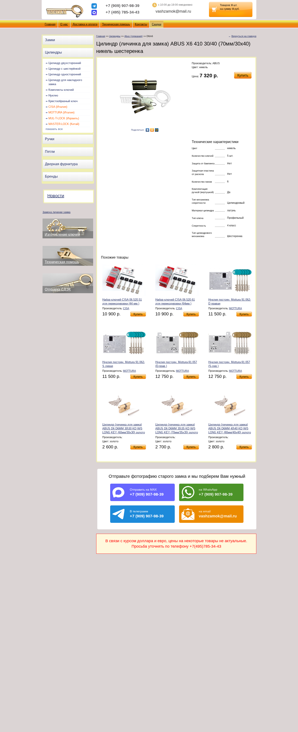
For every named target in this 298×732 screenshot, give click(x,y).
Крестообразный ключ (63, 101)
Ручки (49, 139)
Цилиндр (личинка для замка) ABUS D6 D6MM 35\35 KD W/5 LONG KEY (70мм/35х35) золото (176, 428)
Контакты (141, 24)
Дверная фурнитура (61, 164)
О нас (64, 24)
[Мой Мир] (156, 130)
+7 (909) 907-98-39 (122, 5)
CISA (126, 308)
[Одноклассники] (152, 130)
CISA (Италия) (57, 106)
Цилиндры (53, 52)
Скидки (156, 24)
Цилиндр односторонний (64, 74)
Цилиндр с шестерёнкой (64, 68)
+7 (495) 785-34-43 (122, 12)
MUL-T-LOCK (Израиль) (63, 118)
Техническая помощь (116, 24)
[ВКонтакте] (147, 130)
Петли (50, 151)
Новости (55, 195)
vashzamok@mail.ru (173, 11)
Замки (50, 40)
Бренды (51, 176)
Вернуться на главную (243, 36)
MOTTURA (235, 308)
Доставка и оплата (85, 24)
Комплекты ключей (61, 89)
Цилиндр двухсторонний (64, 63)
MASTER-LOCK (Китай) (63, 124)
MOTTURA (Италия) (61, 112)
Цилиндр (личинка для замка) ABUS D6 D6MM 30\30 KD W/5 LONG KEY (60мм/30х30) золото (123, 428)
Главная (50, 24)
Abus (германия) (133, 36)
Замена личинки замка (56, 212)
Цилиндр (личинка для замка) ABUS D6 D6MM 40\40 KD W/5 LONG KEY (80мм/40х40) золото (229, 428)
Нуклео (53, 95)
